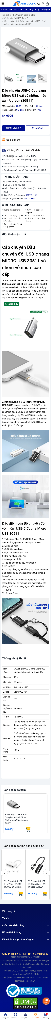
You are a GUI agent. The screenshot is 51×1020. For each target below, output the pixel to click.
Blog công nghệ (42, 9)
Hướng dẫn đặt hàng (12, 210)
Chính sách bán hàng (23, 9)
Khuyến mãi (6, 9)
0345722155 (31, 195)
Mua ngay (37, 128)
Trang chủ (6, 15)
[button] (2, 3)
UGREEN (20, 110)
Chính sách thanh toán (35, 215)
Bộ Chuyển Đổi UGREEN (24, 15)
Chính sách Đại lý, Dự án (13, 215)
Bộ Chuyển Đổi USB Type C (16, 18)
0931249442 (29, 198)
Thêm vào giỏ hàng (13, 129)
